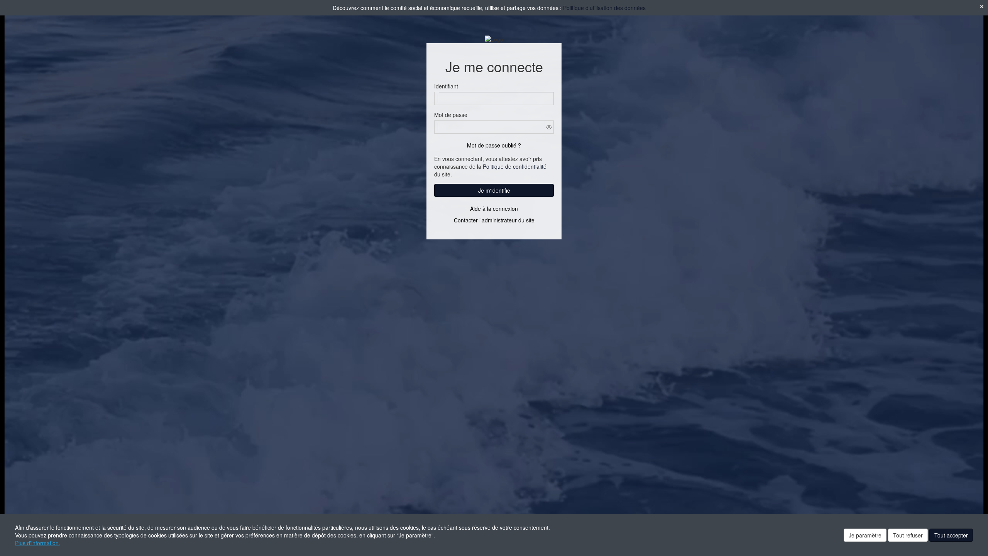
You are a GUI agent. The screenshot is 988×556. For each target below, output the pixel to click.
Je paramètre (865, 535)
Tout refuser (908, 535)
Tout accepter (951, 535)
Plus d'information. (37, 543)
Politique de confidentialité (514, 166)
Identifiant (446, 86)
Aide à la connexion (494, 208)
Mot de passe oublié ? (494, 145)
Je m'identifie (494, 190)
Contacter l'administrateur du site (494, 220)
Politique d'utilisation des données (604, 8)
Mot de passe (450, 115)
